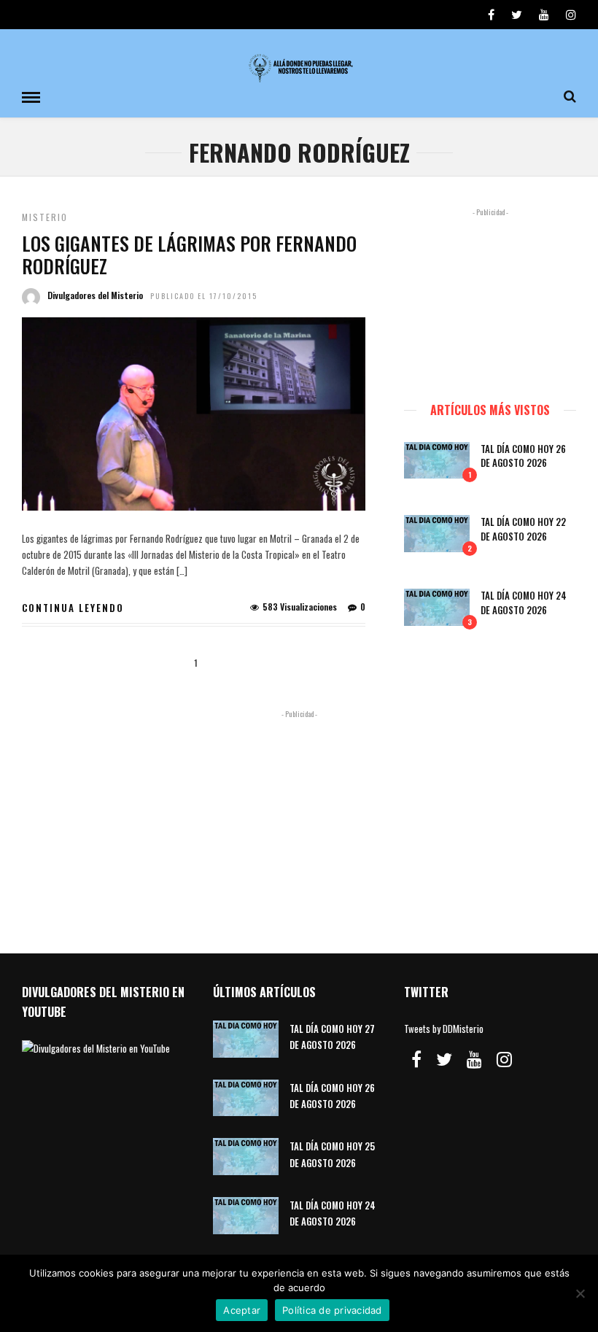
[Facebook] (416, 1059)
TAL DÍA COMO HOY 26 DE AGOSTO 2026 (523, 456)
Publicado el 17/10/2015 (203, 295)
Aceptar (241, 1310)
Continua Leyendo (73, 607)
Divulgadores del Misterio (95, 295)
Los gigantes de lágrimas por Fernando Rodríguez (189, 254)
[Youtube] (544, 14)
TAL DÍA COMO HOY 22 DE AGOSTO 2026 (523, 528)
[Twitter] (444, 1059)
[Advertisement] (490, 298)
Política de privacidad (332, 1310)
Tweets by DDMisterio (444, 1028)
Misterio (45, 217)
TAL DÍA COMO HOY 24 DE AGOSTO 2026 (524, 602)
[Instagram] (571, 14)
